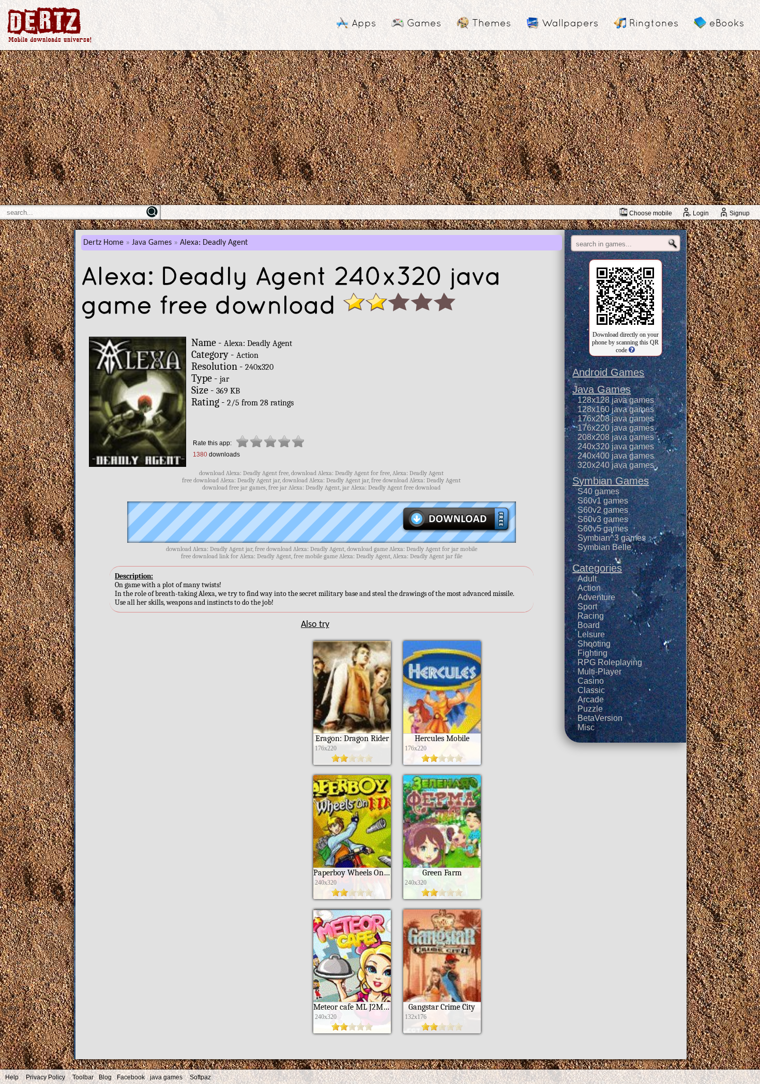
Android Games (608, 372)
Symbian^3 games (611, 537)
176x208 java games (615, 418)
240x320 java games (615, 446)
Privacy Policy (45, 1077)
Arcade (590, 699)
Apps (364, 22)
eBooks (726, 22)
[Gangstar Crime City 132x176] (442, 1030)
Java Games (152, 243)
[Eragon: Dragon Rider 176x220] (352, 762)
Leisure (591, 634)
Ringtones (653, 22)
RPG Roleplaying (609, 662)
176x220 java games (615, 427)
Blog (105, 1077)
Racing (590, 615)
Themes (491, 22)
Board (588, 625)
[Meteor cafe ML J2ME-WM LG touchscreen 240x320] (352, 1030)
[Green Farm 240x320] (442, 896)
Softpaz (200, 1077)
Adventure (596, 597)
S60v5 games (602, 528)
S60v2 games (602, 510)
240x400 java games (615, 455)
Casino (590, 681)
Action (589, 588)
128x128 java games (615, 400)
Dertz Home (103, 243)
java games (166, 1077)
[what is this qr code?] (631, 350)
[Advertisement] (380, 127)
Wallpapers (570, 22)
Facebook (131, 1077)
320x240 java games (615, 465)
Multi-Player (599, 671)
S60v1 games (602, 500)
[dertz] (49, 42)
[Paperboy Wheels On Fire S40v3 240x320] (352, 896)
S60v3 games (602, 519)
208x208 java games (615, 437)
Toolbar (83, 1077)
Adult (587, 578)
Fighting (592, 653)
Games (424, 22)
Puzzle (590, 708)
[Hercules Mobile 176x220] (442, 762)
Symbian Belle (604, 547)
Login (701, 213)
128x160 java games (615, 409)
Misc (586, 727)
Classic (591, 690)
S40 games (598, 491)
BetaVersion (599, 718)
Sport (587, 606)
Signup (739, 213)
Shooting (594, 643)
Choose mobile (650, 213)
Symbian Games (610, 480)
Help (12, 1077)
